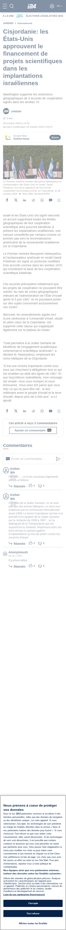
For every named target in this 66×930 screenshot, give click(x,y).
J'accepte (33, 903)
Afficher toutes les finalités (33, 923)
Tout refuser (33, 913)
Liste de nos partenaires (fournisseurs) (24, 894)
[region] (33, 862)
